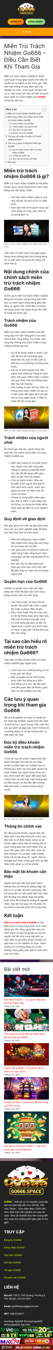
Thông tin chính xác (21, 156)
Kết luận (12, 162)
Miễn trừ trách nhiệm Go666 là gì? (24, 113)
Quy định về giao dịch (22, 130)
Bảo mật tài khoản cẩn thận (25, 159)
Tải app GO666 (12, 1270)
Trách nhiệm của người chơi (25, 127)
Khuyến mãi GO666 (15, 1277)
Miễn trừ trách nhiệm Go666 (20, 922)
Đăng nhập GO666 (14, 1247)
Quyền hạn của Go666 (23, 133)
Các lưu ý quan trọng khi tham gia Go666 (24, 145)
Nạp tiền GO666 (13, 1255)
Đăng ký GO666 (13, 1240)
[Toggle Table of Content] (43, 109)
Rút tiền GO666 (12, 1262)
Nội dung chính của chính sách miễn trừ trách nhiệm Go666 (25, 119)
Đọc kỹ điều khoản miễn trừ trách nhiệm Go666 (27, 151)
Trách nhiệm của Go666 (22, 124)
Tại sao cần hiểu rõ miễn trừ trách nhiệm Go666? (24, 138)
